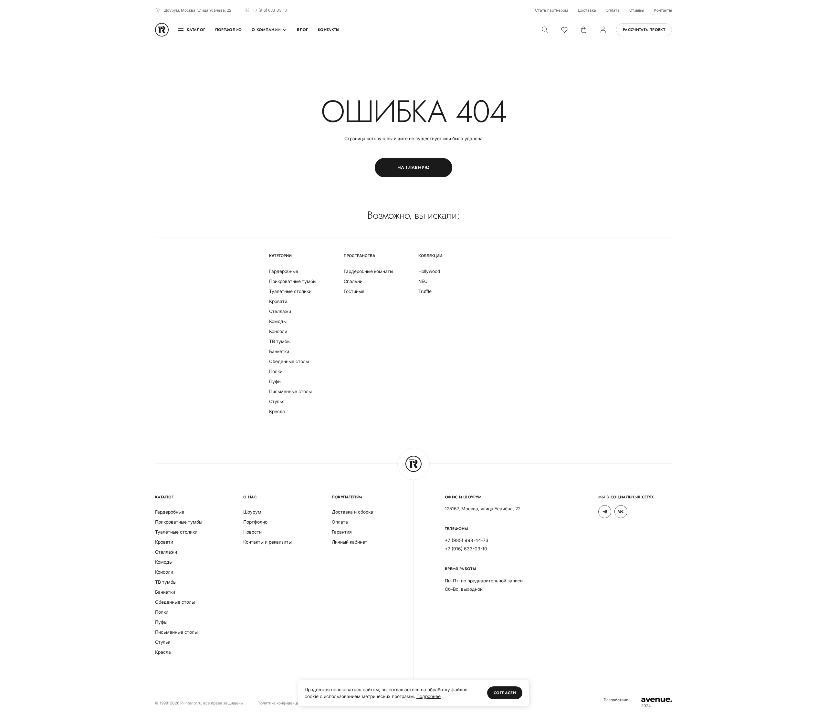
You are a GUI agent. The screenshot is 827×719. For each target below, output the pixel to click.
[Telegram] (604, 511)
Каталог (196, 29)
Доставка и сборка (352, 512)
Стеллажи (280, 311)
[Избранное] (564, 29)
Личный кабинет (349, 542)
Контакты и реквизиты (267, 542)
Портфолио (228, 29)
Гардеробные (283, 271)
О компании (266, 29)
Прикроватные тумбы (292, 281)
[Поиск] (545, 29)
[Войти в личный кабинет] (603, 29)
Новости (252, 532)
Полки (275, 371)
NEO (423, 281)
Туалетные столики (290, 291)
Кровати (278, 301)
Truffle (425, 291)
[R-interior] (162, 29)
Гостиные (354, 291)
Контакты (663, 10)
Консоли (278, 331)
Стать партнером (551, 10)
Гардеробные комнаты (368, 271)
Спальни (353, 281)
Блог (302, 29)
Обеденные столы (289, 361)
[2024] (656, 700)
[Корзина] (583, 29)
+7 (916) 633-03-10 (270, 10)
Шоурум (252, 512)
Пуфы (275, 381)
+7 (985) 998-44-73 (466, 540)
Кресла (277, 411)
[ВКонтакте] (620, 511)
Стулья (277, 401)
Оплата (613, 10)
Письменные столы (290, 391)
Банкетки (279, 351)
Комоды (278, 321)
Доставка (587, 10)
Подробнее (428, 696)
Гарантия (342, 532)
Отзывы (636, 10)
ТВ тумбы (279, 341)
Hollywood (429, 271)
